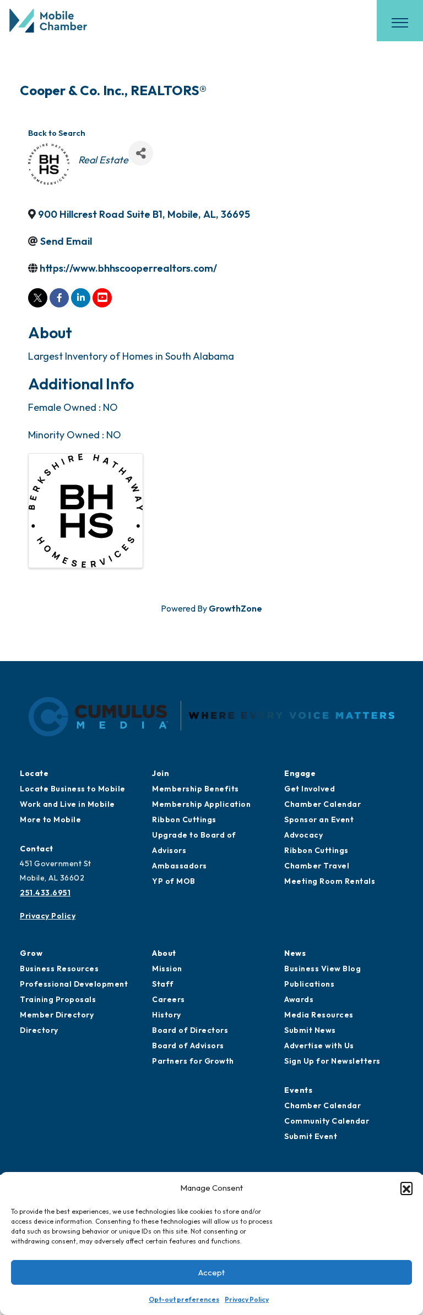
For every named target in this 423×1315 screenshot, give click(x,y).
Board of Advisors (188, 1045)
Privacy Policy (247, 1299)
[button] (406, 1187)
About (164, 953)
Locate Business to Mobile (73, 789)
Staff (163, 984)
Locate (34, 773)
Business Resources (59, 968)
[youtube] (102, 297)
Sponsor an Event (319, 819)
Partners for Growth (193, 1061)
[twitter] (37, 297)
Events (298, 1090)
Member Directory (57, 1015)
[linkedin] (80, 297)
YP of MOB (174, 881)
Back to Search (56, 133)
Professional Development (74, 984)
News (295, 953)
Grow (31, 953)
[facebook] (59, 297)
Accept (211, 1272)
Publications (309, 984)
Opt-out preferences (184, 1299)
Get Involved (309, 789)
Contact (36, 849)
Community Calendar (326, 1121)
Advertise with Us (319, 1045)
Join (160, 773)
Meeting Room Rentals (329, 881)
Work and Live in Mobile (67, 804)
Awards (298, 999)
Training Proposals (58, 999)
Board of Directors (190, 1030)
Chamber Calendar (322, 804)
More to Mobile (50, 819)
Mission (167, 968)
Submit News (310, 1030)
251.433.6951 (45, 893)
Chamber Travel (316, 866)
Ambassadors (179, 866)
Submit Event (310, 1136)
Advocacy (303, 835)
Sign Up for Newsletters (332, 1061)
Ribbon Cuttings (184, 819)
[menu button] (400, 23)
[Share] (140, 153)
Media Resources (319, 1015)
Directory (39, 1030)
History (166, 1015)
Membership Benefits (195, 789)
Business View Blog (322, 968)
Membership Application (201, 804)
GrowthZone (235, 608)
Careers (168, 999)
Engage (300, 773)
